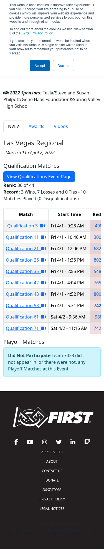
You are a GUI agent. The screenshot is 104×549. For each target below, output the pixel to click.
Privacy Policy (36, 33)
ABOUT (52, 461)
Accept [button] (40, 65)
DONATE (52, 480)
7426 (99, 328)
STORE (52, 489)
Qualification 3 (23, 226)
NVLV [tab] (13, 126)
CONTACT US (52, 470)
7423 (99, 305)
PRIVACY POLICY (52, 499)
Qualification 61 (23, 317)
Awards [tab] (36, 126)
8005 (99, 294)
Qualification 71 (23, 328)
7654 (99, 283)
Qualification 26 (23, 260)
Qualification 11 (23, 237)
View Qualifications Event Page (39, 177)
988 (98, 317)
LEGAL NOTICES (52, 508)
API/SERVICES (52, 452)
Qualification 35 (23, 271)
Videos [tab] (61, 126)
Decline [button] (63, 65)
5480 (99, 271)
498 (98, 226)
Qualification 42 (23, 283)
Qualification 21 (23, 248)
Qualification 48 (23, 294)
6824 (99, 248)
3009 (99, 237)
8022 (99, 260)
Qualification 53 (23, 305)
